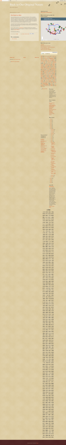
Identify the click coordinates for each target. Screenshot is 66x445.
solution (50, 81)
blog (44, 63)
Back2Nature (52, 186)
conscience (46, 66)
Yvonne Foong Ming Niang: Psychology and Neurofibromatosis (52, 106)
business (42, 64)
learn (51, 73)
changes (49, 64)
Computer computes (52, 165)
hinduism (45, 71)
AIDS (41, 56)
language (46, 73)
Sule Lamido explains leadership (52, 147)
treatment (42, 85)
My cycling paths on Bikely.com (43, 141)
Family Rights (53, 161)
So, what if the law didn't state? (45, 48)
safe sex (46, 79)
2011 (51, 124)
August (52, 134)
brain (50, 63)
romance (42, 79)
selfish (54, 80)
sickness (46, 81)
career (46, 64)
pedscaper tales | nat (44, 145)
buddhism (54, 63)
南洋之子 (50, 114)
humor (41, 72)
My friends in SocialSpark (42, 139)
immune (51, 72)
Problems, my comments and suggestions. (43, 144)
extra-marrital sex (53, 68)
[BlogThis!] (30, 33)
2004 (51, 182)
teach (55, 82)
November (52, 130)
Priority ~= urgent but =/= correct (53, 173)
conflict (42, 66)
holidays (49, 71)
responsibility (47, 78)
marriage (53, 74)
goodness (50, 70)
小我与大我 (42, 44)
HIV (49, 56)
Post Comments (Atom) (17, 59)
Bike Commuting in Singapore (52, 103)
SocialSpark (46, 59)
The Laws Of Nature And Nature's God (52, 110)
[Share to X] (31, 33)
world (55, 85)
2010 (51, 125)
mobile (54, 75)
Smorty (42, 59)
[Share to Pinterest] (33, 33)
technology (45, 83)
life (54, 73)
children (53, 64)
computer (53, 65)
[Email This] (29, 33)
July (51, 136)
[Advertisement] (24, 49)
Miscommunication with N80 (53, 167)
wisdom (51, 85)
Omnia (54, 57)
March (52, 141)
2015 (51, 119)
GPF (47, 56)
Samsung (42, 58)
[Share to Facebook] (32, 33)
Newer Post (12, 57)
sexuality (42, 81)
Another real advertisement (53, 163)
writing (43, 86)
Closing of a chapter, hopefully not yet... (53, 158)
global (41, 70)
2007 (51, 178)
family (43, 69)
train (54, 84)
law (48, 73)
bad (41, 62)
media (47, 75)
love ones (45, 74)
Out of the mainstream (53, 169)
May (51, 138)
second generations (48, 80)
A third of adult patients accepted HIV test (53, 143)
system (51, 82)
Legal (41, 57)
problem (51, 77)
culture (54, 66)
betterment (49, 62)
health (42, 71)
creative (50, 66)
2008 (51, 128)
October (52, 132)
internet (42, 73)
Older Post (37, 57)
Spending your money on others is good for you (53, 151)
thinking (42, 84)
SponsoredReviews (52, 59)
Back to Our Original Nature (26, 4)
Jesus (52, 56)
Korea (54, 56)
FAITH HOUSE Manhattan (51, 108)
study (45, 82)
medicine (50, 75)
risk (54, 78)
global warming (45, 70)
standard (42, 82)
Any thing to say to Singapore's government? (43, 151)
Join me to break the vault (53, 153)
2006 (51, 179)
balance (44, 62)
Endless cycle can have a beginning (46, 49)
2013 (51, 121)
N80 (48, 57)
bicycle (54, 62)
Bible (44, 56)
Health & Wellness (16, 29)
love (41, 74)
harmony (54, 70)
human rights (53, 71)
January (52, 176)
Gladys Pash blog (51, 113)
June (51, 137)
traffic (52, 84)
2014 (51, 120)
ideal (48, 72)
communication (47, 65)
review (52, 78)
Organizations (21, 27)
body (47, 63)
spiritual (54, 81)
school (54, 79)
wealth (45, 85)
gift (51, 69)
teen (51, 83)
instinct (54, 72)
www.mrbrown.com (43, 149)
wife (48, 85)
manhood (49, 74)
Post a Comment (14, 38)
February (52, 175)
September (52, 133)
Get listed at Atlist (16, 15)
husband (45, 72)
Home (24, 57)
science (42, 80)
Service (46, 58)
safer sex (50, 79)
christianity (42, 65)
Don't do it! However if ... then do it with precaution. (48, 47)
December (52, 129)
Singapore (51, 58)
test (54, 83)
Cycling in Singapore (43, 148)
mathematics (42, 75)
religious (43, 78)
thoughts (46, 84)
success (48, 82)
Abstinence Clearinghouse (51, 112)
